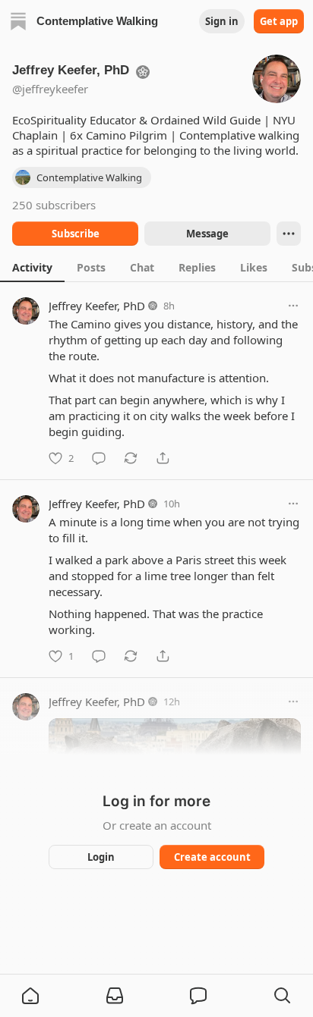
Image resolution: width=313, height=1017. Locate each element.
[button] (30, 996)
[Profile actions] (289, 233)
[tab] (32, 267)
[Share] (162, 458)
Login (101, 857)
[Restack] (131, 458)
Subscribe (76, 233)
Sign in (222, 21)
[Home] (18, 21)
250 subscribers (54, 204)
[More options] (293, 305)
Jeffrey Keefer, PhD (97, 305)
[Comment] (99, 458)
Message (207, 233)
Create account (212, 857)
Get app (279, 21)
